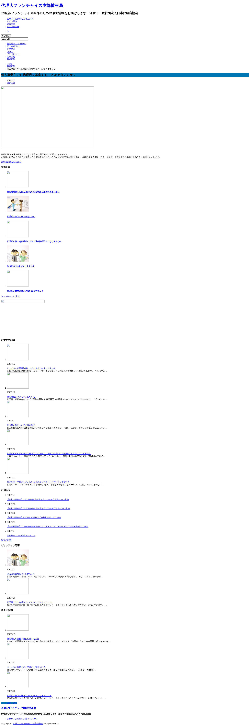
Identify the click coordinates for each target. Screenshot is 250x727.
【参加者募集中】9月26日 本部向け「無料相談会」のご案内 (34, 517)
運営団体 (11, 24)
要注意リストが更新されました (21, 535)
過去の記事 (6, 540)
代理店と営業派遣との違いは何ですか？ (25, 291)
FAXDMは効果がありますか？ (21, 266)
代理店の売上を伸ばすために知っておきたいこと (29, 602)
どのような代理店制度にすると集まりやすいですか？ (31, 368)
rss (8, 31)
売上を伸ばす (13, 46)
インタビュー (13, 54)
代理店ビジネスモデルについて (21, 397)
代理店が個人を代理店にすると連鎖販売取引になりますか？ (34, 241)
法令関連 (11, 57)
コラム (10, 51)
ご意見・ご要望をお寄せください (22, 719)
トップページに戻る (10, 296)
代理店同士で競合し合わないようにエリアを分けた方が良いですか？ (38, 482)
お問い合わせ (13, 27)
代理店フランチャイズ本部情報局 (32, 5)
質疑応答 (11, 59)
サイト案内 (12, 21)
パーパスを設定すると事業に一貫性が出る (26, 667)
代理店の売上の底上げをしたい (21, 216)
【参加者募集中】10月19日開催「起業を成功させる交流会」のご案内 (38, 508)
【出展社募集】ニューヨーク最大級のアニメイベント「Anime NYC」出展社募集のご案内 (47, 526)
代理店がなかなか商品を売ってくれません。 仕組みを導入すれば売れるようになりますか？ (49, 454)
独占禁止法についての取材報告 (21, 425)
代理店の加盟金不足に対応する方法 (23, 639)
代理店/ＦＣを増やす (16, 44)
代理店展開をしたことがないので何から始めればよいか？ (33, 192)
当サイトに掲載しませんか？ (20, 19)
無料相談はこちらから (11, 162)
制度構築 (11, 49)
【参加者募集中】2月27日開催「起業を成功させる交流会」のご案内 (38, 499)
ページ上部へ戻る (9, 703)
